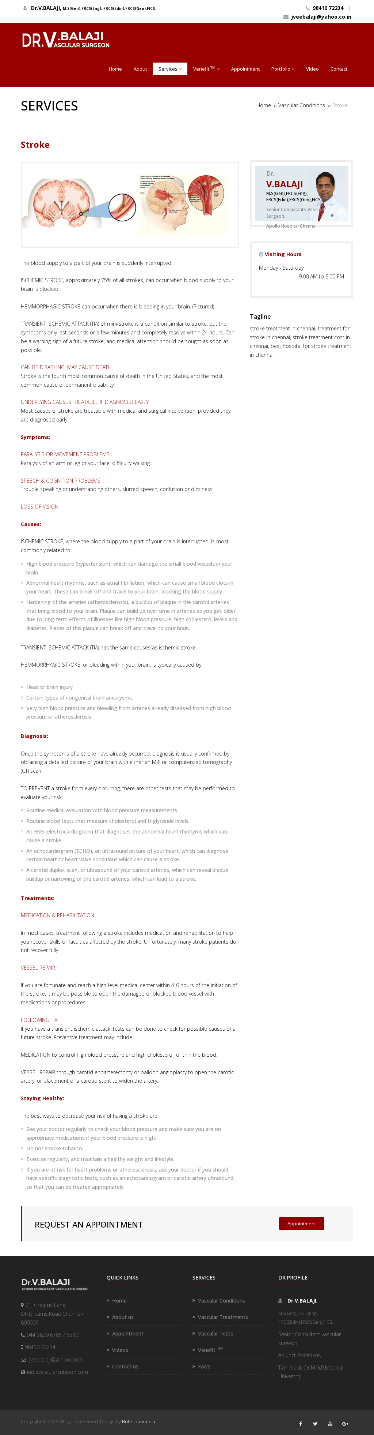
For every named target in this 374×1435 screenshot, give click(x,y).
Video (312, 68)
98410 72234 (326, 7)
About (140, 68)
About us (123, 1317)
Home (115, 68)
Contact (339, 68)
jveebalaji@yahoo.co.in (320, 16)
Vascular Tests (215, 1333)
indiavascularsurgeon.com (57, 1371)
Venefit (204, 68)
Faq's (204, 1366)
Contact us (125, 1366)
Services (168, 68)
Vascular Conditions (301, 105)
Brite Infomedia (138, 1421)
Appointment (245, 68)
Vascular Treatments (223, 1317)
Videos (120, 1349)
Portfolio (280, 68)
